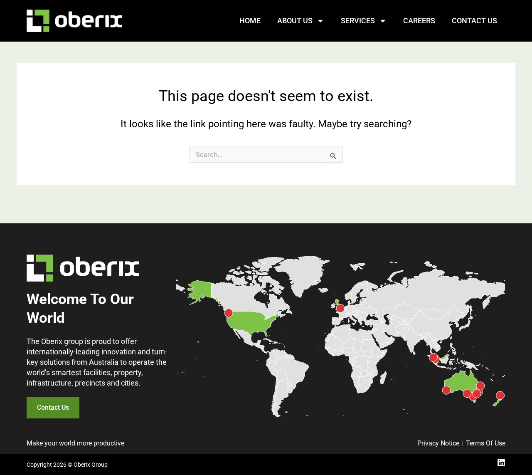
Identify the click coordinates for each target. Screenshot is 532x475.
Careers (419, 20)
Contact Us (474, 20)
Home (250, 20)
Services (358, 20)
